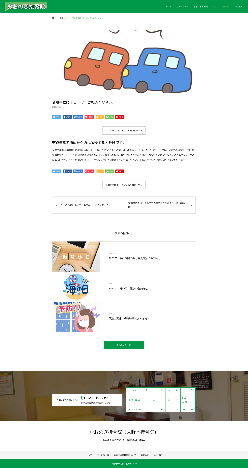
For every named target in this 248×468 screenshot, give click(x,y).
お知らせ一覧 (124, 345)
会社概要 (239, 6)
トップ (168, 6)
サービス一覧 (183, 6)
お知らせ (225, 6)
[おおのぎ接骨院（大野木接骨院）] (26, 6)
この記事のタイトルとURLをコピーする (124, 130)
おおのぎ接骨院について (205, 6)
